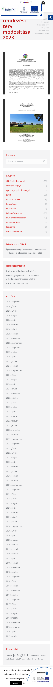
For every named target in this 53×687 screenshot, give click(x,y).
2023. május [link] (11, 407)
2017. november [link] (13, 590)
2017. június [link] (11, 608)
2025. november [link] (13, 338)
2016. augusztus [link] (13, 627)
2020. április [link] (11, 535)
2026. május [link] (11, 315)
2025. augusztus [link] (13, 347)
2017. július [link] (11, 604)
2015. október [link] (12, 636)
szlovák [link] (43, 655)
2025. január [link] (11, 361)
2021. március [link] (12, 512)
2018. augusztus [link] (13, 576)
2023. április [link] (11, 411)
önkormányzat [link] (37, 659)
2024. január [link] (11, 388)
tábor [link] (29, 659)
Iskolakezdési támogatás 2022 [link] (29, 253)
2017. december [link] (13, 585)
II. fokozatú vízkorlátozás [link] (17, 283)
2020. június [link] (11, 530)
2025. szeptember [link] (14, 343)
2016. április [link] (11, 631)
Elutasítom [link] (16, 683)
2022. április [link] (11, 462)
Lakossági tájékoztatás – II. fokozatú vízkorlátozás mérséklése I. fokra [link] (22, 277)
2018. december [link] (13, 563)
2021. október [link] (12, 480)
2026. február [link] (12, 329)
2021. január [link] (11, 521)
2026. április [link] (11, 320)
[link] (45, 19)
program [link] (21, 654)
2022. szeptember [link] (14, 439)
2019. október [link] (12, 553)
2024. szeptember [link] (14, 370)
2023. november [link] (13, 393)
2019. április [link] (11, 558)
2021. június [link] (11, 498)
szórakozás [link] (10, 659)
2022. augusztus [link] (13, 443)
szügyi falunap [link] (21, 659)
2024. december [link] (13, 366)
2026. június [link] (11, 311)
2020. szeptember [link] (14, 526)
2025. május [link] (11, 352)
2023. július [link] (11, 402)
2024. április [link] (11, 384)
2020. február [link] (12, 544)
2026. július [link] (11, 306)
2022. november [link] (13, 430)
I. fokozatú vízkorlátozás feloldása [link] (21, 271)
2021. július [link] (11, 494)
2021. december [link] (13, 475)
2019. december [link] (13, 549)
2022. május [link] (11, 457)
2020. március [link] (12, 540)
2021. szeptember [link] (14, 485)
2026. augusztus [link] (13, 301)
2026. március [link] (12, 324)
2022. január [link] (11, 471)
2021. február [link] (12, 517)
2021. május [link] (11, 503)
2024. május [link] (11, 379)
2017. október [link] (12, 595)
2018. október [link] (12, 572)
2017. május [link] (11, 613)
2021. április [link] (11, 508)
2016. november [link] (13, 622)
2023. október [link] (12, 398)
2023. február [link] (12, 421)
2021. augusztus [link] (13, 489)
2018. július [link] (11, 581)
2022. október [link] (12, 434)
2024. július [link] (11, 375)
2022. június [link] (11, 453)
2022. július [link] (11, 448)
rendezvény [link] (35, 655)
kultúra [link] (9, 655)
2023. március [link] (12, 416)
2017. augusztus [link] (13, 599)
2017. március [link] (12, 618)
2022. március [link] (12, 466)
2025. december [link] (13, 333)
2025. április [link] (11, 356)
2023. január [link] (11, 425)
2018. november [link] (13, 567)
